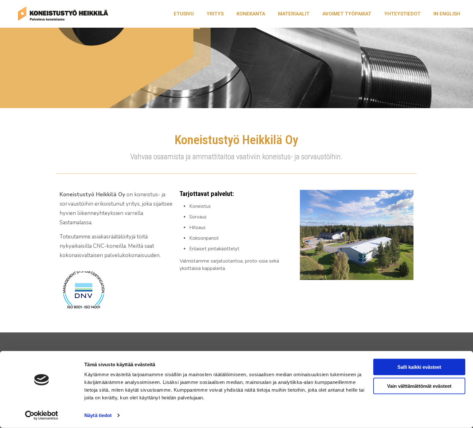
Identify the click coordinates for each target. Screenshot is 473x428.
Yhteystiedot (402, 14)
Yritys (215, 14)
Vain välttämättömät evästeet (419, 385)
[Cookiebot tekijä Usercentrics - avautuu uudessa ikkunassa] (42, 415)
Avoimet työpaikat (346, 14)
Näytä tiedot (98, 415)
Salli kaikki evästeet (419, 367)
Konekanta (250, 14)
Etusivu (184, 14)
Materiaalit (294, 14)
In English (446, 14)
